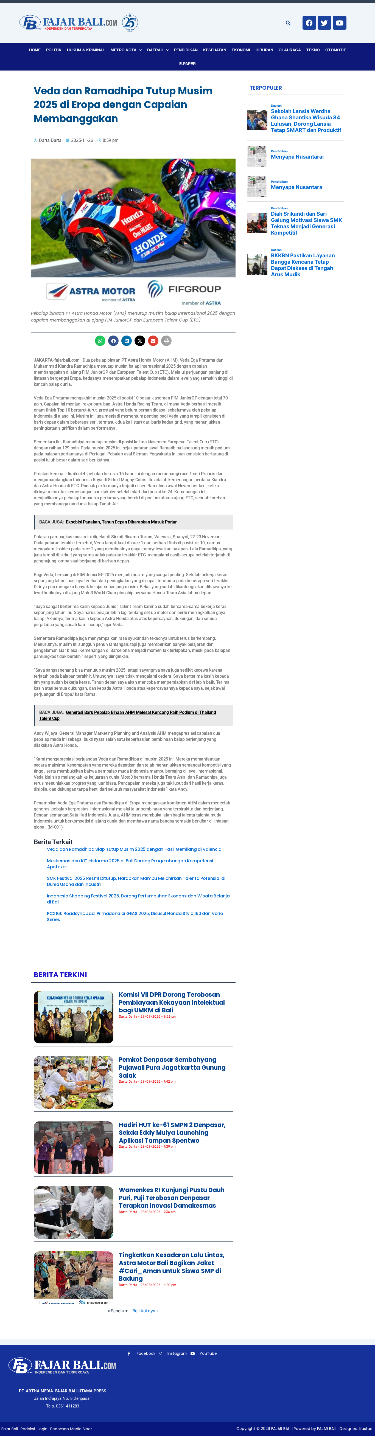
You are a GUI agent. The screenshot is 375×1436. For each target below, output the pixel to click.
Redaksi (28, 1429)
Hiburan (264, 50)
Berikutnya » (145, 1310)
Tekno (313, 50)
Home (35, 50)
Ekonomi (241, 50)
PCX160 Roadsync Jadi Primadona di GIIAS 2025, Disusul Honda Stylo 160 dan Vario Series (135, 916)
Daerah (155, 50)
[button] (100, 341)
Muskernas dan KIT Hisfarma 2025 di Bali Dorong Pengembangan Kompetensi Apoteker (130, 864)
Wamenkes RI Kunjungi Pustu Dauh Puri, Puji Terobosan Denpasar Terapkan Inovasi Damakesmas (172, 1198)
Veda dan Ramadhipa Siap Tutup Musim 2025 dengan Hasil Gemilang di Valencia (134, 849)
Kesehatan (214, 50)
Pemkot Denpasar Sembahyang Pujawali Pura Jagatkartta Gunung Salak (172, 1067)
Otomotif (335, 50)
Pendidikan (186, 50)
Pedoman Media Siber (71, 1429)
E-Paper (187, 63)
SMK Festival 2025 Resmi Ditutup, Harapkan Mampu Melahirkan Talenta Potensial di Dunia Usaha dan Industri (136, 881)
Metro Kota (123, 50)
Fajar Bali (9, 1429)
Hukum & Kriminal (86, 50)
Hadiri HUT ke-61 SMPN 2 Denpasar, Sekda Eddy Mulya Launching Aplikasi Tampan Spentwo (172, 1133)
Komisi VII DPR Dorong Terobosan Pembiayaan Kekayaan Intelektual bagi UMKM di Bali (172, 1002)
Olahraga (290, 50)
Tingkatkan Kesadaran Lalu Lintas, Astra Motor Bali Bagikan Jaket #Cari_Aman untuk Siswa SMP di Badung (172, 1267)
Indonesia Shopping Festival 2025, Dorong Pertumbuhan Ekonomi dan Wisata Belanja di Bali (138, 899)
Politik (53, 50)
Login (42, 1429)
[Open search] (288, 22)
